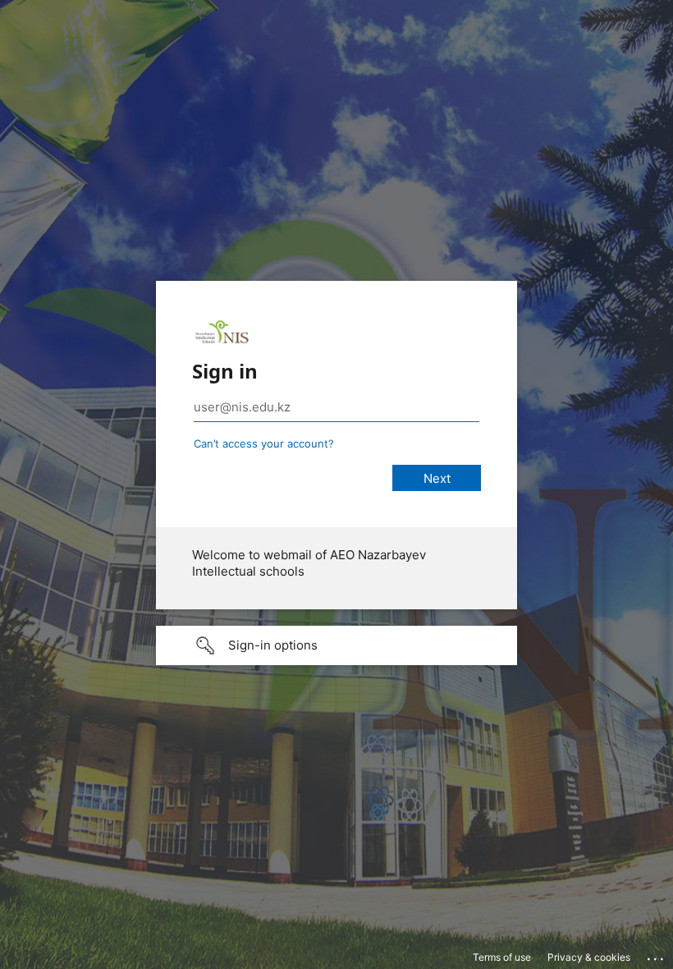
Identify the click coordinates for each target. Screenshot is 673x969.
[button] (336, 645)
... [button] (656, 955)
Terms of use (502, 957)
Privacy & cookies (588, 957)
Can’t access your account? (264, 443)
